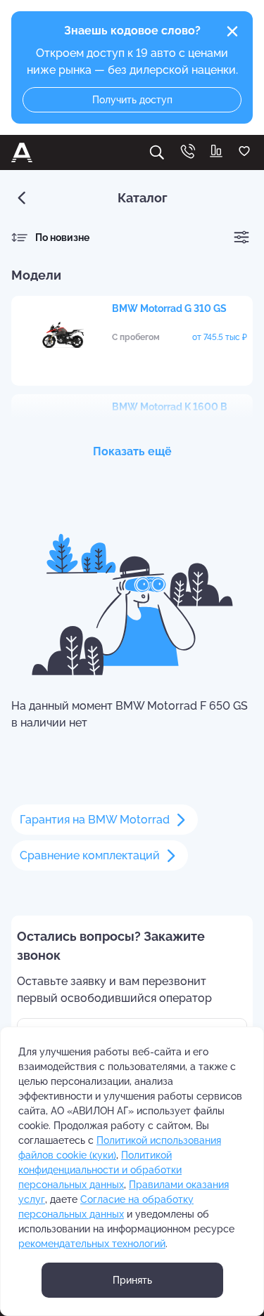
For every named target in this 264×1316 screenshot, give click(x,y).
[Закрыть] (232, 32)
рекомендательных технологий (91, 1243)
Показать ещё (132, 451)
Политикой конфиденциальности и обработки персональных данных (100, 1169)
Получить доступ (132, 99)
